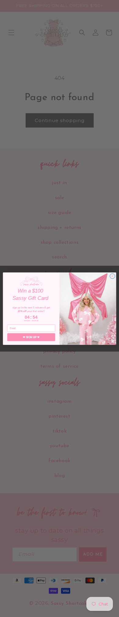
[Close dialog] (112, 276)
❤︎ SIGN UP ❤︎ (31, 336)
